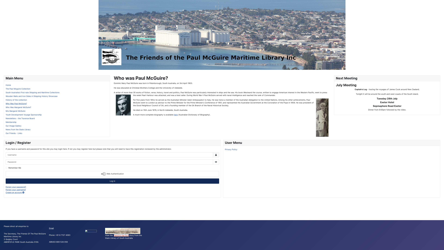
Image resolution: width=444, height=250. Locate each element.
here (176, 115)
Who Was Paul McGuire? (16, 103)
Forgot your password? (16, 187)
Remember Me (14, 168)
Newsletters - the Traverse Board (20, 118)
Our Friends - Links (14, 133)
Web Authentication (115, 174)
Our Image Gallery (13, 126)
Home (8, 85)
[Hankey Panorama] (122, 231)
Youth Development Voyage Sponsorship (24, 115)
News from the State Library (18, 129)
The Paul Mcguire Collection (18, 89)
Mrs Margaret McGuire (15, 111)
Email (51, 228)
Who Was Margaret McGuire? (18, 107)
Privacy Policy (231, 149)
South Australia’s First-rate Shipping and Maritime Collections (32, 92)
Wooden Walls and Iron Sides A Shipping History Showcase (31, 96)
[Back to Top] (440, 245)
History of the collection (16, 100)
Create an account (14, 192)
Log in (112, 181)
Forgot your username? (16, 190)
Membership (11, 122)
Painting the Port (121, 235)
